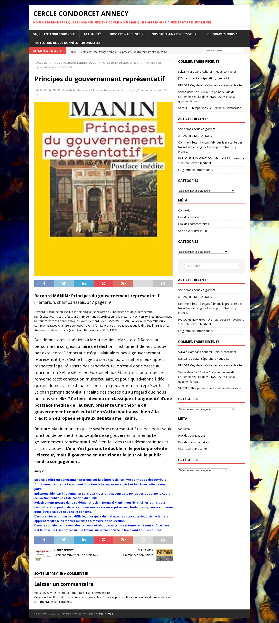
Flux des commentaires (193, 224)
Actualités (93, 34)
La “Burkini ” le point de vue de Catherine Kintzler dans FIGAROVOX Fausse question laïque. (206, 96)
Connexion (185, 210)
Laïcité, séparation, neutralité (210, 78)
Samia (182, 92)
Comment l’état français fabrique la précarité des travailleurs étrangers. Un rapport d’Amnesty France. (210, 147)
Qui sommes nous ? (222, 34)
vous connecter (60, 593)
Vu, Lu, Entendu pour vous (54, 34)
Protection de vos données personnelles (66, 43)
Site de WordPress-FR (192, 231)
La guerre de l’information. (195, 170)
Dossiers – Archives (125, 34)
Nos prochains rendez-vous (174, 34)
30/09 (43, 90)
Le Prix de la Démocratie (225, 108)
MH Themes (106, 614)
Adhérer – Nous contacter (219, 71)
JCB (54, 90)
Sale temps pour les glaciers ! (197, 129)
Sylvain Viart (186, 71)
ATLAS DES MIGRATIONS (195, 136)
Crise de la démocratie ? (77, 90)
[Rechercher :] (224, 50)
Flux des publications (191, 217)
